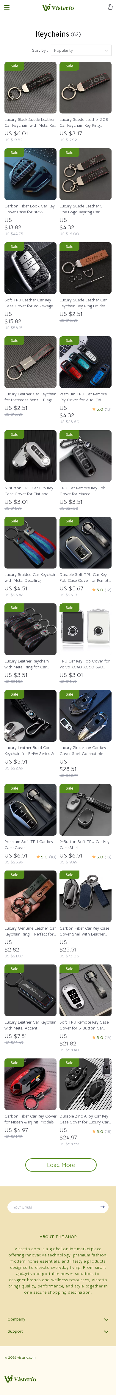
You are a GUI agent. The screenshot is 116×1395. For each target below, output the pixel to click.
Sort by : (40, 50)
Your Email (22, 1207)
